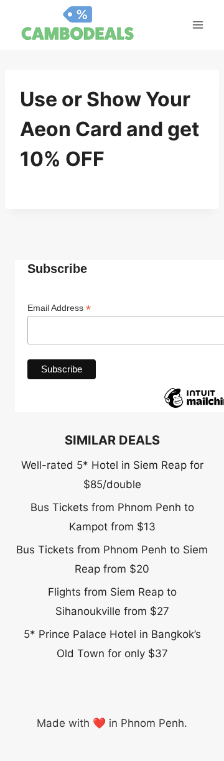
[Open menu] (197, 24)
